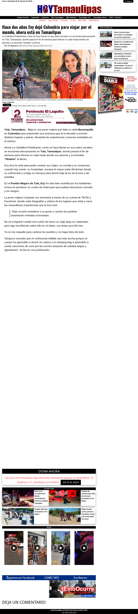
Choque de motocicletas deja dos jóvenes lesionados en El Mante (88, 496)
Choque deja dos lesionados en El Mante (41, 511)
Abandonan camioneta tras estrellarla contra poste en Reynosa (122, 56)
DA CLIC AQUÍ (71, 482)
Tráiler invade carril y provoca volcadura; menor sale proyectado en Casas (88, 514)
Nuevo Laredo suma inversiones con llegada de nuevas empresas (123, 34)
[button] (13, 548)
